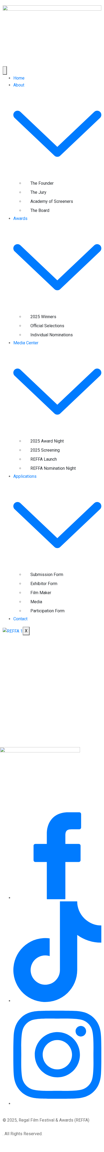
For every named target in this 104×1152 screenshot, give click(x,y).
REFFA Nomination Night (53, 468)
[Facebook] (57, 897)
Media (36, 601)
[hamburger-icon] (5, 70)
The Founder (42, 183)
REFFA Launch (43, 459)
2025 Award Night (47, 441)
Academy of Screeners (51, 201)
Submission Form (46, 574)
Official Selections (47, 325)
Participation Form (47, 610)
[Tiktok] (57, 1000)
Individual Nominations (51, 334)
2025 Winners (43, 316)
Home (19, 78)
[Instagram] (57, 1103)
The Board (39, 210)
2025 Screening (45, 450)
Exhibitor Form (43, 583)
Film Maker (40, 592)
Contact (20, 618)
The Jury (38, 192)
